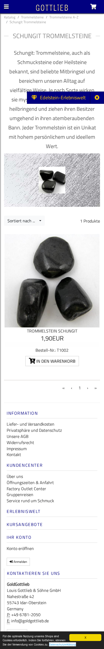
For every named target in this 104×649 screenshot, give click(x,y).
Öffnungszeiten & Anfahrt (30, 482)
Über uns (15, 476)
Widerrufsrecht (20, 442)
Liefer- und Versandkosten (30, 424)
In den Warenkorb (55, 361)
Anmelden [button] (20, 561)
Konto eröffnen (20, 548)
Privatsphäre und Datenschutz (34, 430)
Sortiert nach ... (22, 220)
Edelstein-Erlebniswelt (61, 97)
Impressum (17, 448)
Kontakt (14, 454)
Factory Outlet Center (26, 488)
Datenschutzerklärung (62, 644)
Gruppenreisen (20, 494)
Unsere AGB (18, 436)
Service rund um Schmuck (30, 500)
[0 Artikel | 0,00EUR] (93, 7)
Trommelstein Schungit (52, 331)
